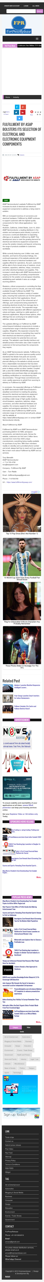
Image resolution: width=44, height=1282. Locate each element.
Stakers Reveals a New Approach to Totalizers (25, 968)
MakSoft (7, 1277)
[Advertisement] (22, 72)
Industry (16, 97)
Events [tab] (22, 1031)
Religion (31, 1068)
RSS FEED (9, 1168)
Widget (7, 1172)
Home (8, 97)
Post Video (9, 1149)
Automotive (26, 1037)
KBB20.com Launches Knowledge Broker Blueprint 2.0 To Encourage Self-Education (21, 978)
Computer (8, 1046)
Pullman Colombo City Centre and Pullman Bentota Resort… (25, 707)
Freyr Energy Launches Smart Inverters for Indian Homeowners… (26, 696)
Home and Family (11, 1059)
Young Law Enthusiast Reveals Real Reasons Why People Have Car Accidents (21, 962)
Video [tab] (28, 1027)
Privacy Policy (10, 1160)
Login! (26, 6)
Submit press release (13, 1145)
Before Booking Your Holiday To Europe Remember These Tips (21, 1000)
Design (17, 1046)
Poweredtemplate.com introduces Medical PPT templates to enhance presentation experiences (27, 991)
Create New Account (12, 6)
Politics (22, 1068)
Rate (31, 115)
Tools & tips (9, 1137)
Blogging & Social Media (13, 1041)
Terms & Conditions (12, 1164)
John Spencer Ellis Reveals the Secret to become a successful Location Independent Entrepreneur (19, 984)
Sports (7, 1072)
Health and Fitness (23, 1055)
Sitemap (8, 1156)
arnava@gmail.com (12, 1241)
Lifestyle (7, 1064)
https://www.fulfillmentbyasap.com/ (19, 482)
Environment (9, 1050)
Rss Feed (8, 1153)
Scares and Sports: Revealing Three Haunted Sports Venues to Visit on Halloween (22, 914)
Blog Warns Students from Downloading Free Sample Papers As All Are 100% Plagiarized (20, 902)
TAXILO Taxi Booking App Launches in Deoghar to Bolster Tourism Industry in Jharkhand (27, 952)
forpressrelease (25, 1271)
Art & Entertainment (11, 1037)
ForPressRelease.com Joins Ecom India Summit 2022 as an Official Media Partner (26, 1013)
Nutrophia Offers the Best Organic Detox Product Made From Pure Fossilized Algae (20, 1006)
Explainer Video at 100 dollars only (24, 814)
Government (9, 1055)
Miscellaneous (19, 1064)
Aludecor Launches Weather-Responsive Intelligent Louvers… (27, 686)
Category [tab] (15, 1027)
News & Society (10, 1068)
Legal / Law (34, 1059)
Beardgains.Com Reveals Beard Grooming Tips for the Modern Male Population (27, 919)
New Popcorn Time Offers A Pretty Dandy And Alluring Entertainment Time (20, 908)
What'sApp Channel (13, 1259)
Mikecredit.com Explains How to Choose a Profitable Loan (27, 941)
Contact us (9, 1141)
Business (28, 1041)
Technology (17, 1072)
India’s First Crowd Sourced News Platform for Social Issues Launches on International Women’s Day (27, 931)
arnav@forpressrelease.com (15, 1253)
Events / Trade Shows (24, 1050)
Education (27, 1046)
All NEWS (36, 6)
